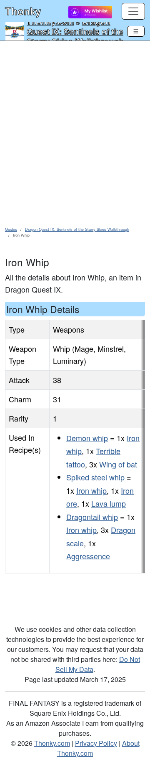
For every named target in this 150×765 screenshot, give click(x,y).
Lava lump (108, 503)
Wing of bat (118, 464)
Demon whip (87, 437)
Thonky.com (52, 743)
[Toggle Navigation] (136, 31)
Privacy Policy (96, 743)
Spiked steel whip (95, 477)
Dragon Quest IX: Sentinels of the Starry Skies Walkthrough (75, 31)
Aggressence (88, 555)
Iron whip (91, 490)
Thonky (23, 11)
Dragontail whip (92, 516)
